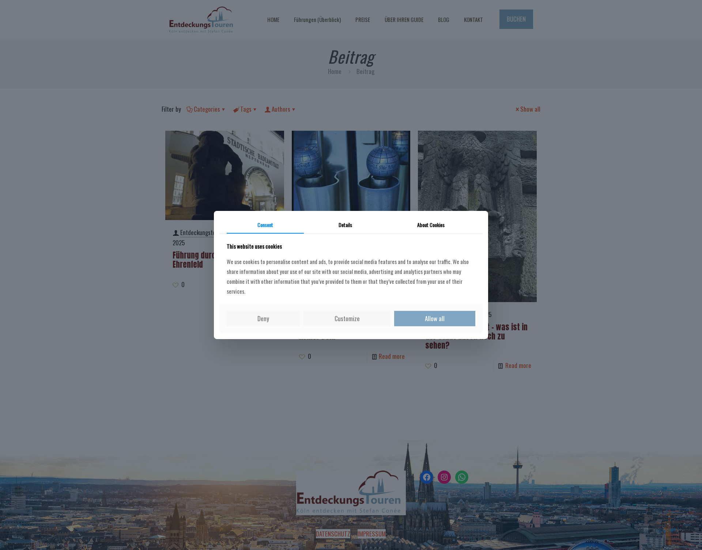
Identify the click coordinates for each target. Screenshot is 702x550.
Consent (265, 224)
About (431, 224)
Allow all (435, 318)
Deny (263, 318)
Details (345, 224)
